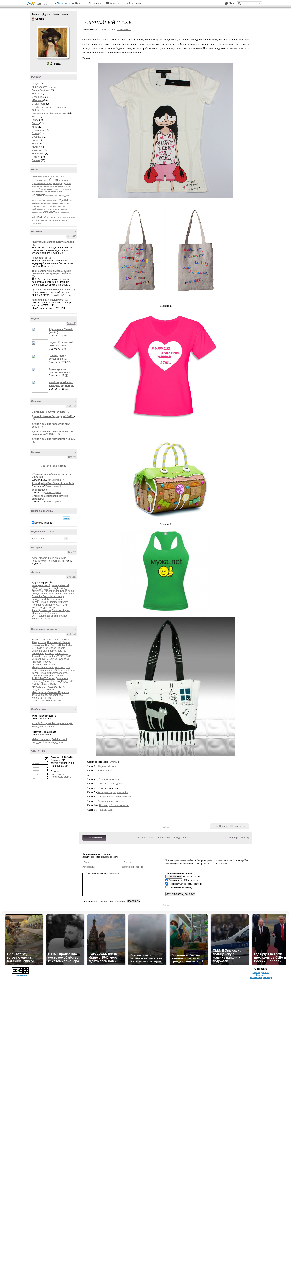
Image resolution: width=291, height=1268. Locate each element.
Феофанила (56, 695)
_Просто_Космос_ (56, 588)
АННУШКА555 (40, 678)
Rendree (49, 653)
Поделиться (239, 826)
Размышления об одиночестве (49, 113)
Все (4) (72, 457)
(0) (34, 244)
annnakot (60, 667)
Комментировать (94, 837)
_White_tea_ (39, 588)
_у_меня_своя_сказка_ (45, 664)
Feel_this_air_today (53, 596)
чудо (38, 220)
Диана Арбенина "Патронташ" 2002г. (53, 439)
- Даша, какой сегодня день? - (59, 357)
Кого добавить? (60, 585)
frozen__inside (40, 602)
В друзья (56, 63)
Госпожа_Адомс (61, 610)
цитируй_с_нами (54, 742)
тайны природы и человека (55, 217)
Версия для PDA (261, 972)
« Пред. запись (146, 837)
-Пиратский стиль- (107, 766)
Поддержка (226, 3)
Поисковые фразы (61, 776)
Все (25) (71, 576)
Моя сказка (38, 153)
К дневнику (164, 837)
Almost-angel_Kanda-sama (59, 591)
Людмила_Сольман (43, 689)
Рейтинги (96, 3)
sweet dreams (39, 558)
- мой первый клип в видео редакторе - (61, 384)
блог (50, 176)
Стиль (35, 133)
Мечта (35, 93)
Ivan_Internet (49, 650)
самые (64, 209)
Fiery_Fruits (38, 599)
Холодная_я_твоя (42, 618)
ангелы (43, 176)
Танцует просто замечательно (114, 796)
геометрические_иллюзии (46, 700)
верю (49, 183)
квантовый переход (41, 192)
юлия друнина (60, 220)
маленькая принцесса (42, 200)
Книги (35, 143)
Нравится (224, 826)
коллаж (38, 195)
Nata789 (61, 650)
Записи (35, 14)
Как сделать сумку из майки (112, 792)
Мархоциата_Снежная (45, 613)
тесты (72, 217)
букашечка (37, 183)
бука (66, 180)
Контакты (260, 975)
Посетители (57, 774)
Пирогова (63, 692)
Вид (232, 4)
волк (55, 183)
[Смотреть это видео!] (40, 334)
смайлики (114, 872)
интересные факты (62, 189)
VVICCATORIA (60, 604)
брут (61, 180)
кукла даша (64, 196)
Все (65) (71, 634)
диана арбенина (57, 558)
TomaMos (37, 656)
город (60, 183)
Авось (113, 3)
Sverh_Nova (61, 653)
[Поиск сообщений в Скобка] (66, 518)
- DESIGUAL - (106, 809)
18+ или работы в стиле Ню (114, 805)
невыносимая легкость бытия (48, 560)
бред (53, 180)
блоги (55, 176)
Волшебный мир (41, 90)
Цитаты (36, 157)
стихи (35, 140)
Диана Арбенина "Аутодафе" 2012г (53, 416)
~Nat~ (35, 607)
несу (43, 206)
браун (46, 180)
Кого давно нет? (41, 585)
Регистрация (64, 3)
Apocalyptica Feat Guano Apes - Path (53, 483)
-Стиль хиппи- (105, 770)
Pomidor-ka (38, 604)
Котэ (34, 116)
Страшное (38, 97)
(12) (68, 362)
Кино (34, 126)
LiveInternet (37, 4)
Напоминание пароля (132, 866)
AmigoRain (61, 593)
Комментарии (60, 14)
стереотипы (63, 213)
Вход (77, 3)
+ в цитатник (124, 29)
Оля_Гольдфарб (41, 615)
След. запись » (182, 837)
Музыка (36, 147)
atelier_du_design (41, 739)
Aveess (71, 593)
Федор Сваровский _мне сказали (61, 344)
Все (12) (71, 323)
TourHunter (49, 656)
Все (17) (71, 406)
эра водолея (46, 220)
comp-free (43, 670)
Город (35, 120)
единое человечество (42, 186)
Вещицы (36, 136)
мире (55, 200)
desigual (36, 176)
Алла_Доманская (41, 610)
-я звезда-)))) (39, 257)
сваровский (37, 213)
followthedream (53, 599)
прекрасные (60, 206)
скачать (50, 212)
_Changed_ (64, 659)
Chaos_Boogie (57, 648)
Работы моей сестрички (110, 800)
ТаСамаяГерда (40, 695)
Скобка (33, 19)
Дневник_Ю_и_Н (59, 681)
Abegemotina (39, 642)
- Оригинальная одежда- (110, 783)
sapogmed (63, 673)
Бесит (35, 123)
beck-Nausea (39, 489)
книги (59, 192)
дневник (67, 183)
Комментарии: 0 (53, 486)
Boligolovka (65, 645)
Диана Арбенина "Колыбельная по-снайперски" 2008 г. (52, 433)
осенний (50, 206)
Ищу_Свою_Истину (45, 684)
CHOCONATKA (40, 648)
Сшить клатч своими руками (48, 411)
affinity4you (38, 591)
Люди (35, 83)
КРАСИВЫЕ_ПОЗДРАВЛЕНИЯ (49, 686)
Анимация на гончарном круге (59, 370)
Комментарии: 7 (56, 480)
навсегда (36, 203)
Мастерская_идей (62, 723)
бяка (44, 183)
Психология (38, 130)
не (42, 203)
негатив (65, 203)
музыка (65, 199)
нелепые (36, 206)
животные (58, 186)
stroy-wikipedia (47, 675)
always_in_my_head (43, 593)
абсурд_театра (47, 607)
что (33, 220)
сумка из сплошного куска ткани (51, 289)
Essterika (37, 596)
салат (57, 209)
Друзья (46, 14)
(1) (66, 375)
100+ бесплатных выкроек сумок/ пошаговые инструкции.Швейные (51, 272)
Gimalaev (53, 602)
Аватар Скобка (53, 42)
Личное (36, 160)
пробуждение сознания (43, 209)
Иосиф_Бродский (42, 723)
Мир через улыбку (42, 87)
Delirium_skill (59, 739)
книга (53, 192)
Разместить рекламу (261, 977)
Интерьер (37, 150)
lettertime (50, 726)
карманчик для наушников (47, 299)
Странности (39, 103)
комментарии (51, 196)
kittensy (63, 602)
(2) (50, 257)
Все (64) (71, 236)
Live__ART (38, 742)
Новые (244, 837)
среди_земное (59, 615)
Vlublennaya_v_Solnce (44, 659)
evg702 (53, 670)
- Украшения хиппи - (108, 779)
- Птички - (37, 100)
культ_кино (38, 726)
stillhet (48, 604)
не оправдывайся (52, 203)
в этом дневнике (43, 523)
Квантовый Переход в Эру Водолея (53, 242)
